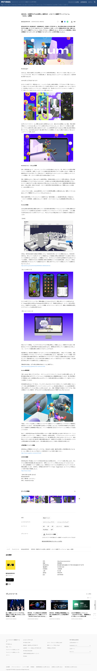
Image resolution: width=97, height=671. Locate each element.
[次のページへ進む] (79, 498)
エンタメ (25, 4)
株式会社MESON (25, 549)
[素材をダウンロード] (72, 21)
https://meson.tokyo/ (26, 470)
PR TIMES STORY (26, 642)
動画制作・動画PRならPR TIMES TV (30, 645)
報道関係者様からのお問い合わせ (43, 667)
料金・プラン (9, 647)
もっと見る (88, 593)
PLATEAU (45, 529)
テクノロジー (8, 4)
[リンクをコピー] (74, 21)
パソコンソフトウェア (63, 522)
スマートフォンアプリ (48, 522)
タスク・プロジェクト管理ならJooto (54, 642)
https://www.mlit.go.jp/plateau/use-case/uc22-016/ (33, 366)
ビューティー (32, 4)
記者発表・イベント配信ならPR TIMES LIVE (32, 648)
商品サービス (46, 518)
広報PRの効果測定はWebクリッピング (31, 653)
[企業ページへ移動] (10, 565)
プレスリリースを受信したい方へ (13, 649)
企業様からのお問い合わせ (57, 667)
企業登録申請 (83, 2)
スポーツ (66, 4)
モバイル (14, 4)
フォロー (10, 579)
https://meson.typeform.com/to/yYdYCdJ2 (31, 453)
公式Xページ (72, 648)
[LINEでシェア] (67, 21)
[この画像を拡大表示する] (27, 499)
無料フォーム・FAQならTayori (53, 645)
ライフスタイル (48, 4)
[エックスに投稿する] (62, 21)
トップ (8, 549)
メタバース (59, 526)
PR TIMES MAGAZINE (27, 650)
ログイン (90, 2)
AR (44, 526)
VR (48, 526)
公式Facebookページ (74, 642)
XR (52, 526)
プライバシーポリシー (16, 667)
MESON (66, 526)
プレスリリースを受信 (73, 2)
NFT (52, 529)
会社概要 (8, 667)
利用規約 (32, 667)
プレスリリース (15, 549)
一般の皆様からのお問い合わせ (70, 667)
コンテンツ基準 (25, 667)
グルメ (60, 4)
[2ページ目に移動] (75, 491)
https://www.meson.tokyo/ (63, 561)
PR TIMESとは (9, 644)
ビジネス (55, 4)
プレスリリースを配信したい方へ (13, 652)
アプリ (19, 4)
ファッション (40, 4)
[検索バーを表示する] (95, 2)
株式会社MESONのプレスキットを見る (52, 541)
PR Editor (25, 656)
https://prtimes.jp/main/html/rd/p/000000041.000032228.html (35, 265)
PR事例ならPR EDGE (51, 648)
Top (2, 4)
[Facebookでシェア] (65, 21)
